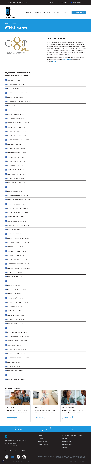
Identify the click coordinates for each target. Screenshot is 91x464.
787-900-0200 (18, 430)
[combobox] (53, 2)
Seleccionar (64, 2)
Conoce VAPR (56, 12)
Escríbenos (72, 430)
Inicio (6, 23)
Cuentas (27, 12)
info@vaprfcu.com (45, 430)
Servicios (45, 12)
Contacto (66, 12)
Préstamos (36, 12)
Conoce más (12, 419)
